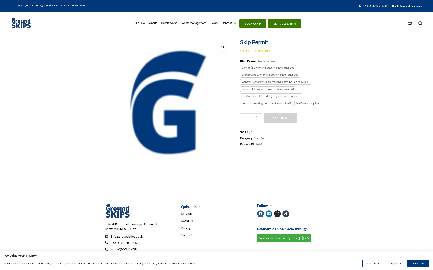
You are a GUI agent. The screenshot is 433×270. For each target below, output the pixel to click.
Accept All (418, 263)
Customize (373, 263)
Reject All (396, 263)
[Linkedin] (269, 213)
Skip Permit (262, 138)
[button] (222, 47)
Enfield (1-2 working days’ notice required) (268, 89)
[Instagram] (277, 213)
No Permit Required (308, 103)
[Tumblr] (285, 213)
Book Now (280, 118)
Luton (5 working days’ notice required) (266, 103)
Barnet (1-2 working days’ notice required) (268, 67)
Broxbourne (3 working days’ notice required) (270, 75)
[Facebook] (260, 213)
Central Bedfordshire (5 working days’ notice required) (275, 82)
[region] (216, 260)
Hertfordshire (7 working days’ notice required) (271, 96)
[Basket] (410, 22)
